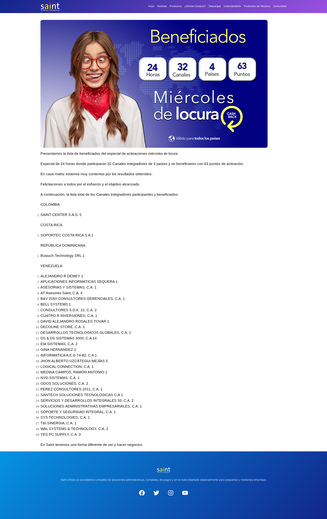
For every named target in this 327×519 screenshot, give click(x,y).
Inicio (151, 6)
